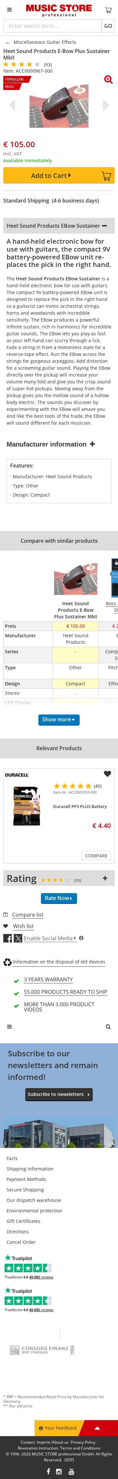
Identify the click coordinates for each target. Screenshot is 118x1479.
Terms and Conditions (80, 1448)
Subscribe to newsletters (56, 1094)
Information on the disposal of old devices (59, 962)
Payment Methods (26, 1179)
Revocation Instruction (38, 1448)
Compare (96, 856)
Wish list (23, 926)
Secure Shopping (25, 1190)
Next (105, 105)
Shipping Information (30, 1169)
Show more (56, 719)
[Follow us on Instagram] (59, 1472)
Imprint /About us (53, 1442)
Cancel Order (21, 1242)
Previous (13, 105)
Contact (28, 1442)
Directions (18, 1231)
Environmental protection (35, 1210)
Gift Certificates (23, 1221)
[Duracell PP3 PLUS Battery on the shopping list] (107, 774)
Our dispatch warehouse (34, 1200)
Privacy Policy (83, 1442)
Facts (12, 1158)
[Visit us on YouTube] (71, 1472)
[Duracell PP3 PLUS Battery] (27, 806)
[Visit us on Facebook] (48, 1472)
